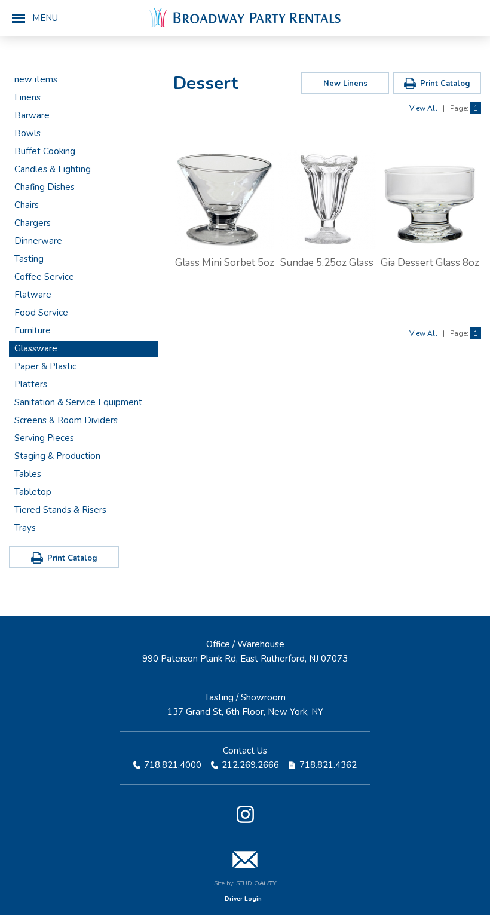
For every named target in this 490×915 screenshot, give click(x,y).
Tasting (29, 259)
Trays (25, 528)
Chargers (32, 223)
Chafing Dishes (44, 187)
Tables (27, 474)
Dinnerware (38, 241)
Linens (27, 97)
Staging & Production (57, 456)
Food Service (41, 313)
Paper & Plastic (45, 366)
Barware (32, 115)
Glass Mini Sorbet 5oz (224, 263)
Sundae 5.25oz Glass (326, 263)
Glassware (35, 348)
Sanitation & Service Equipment (78, 402)
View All (423, 108)
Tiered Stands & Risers (60, 510)
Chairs (26, 205)
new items (35, 79)
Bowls (27, 133)
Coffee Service (44, 277)
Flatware (32, 295)
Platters (30, 384)
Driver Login (243, 899)
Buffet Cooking (44, 151)
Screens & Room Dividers (66, 420)
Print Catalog (72, 558)
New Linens (345, 83)
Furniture (32, 330)
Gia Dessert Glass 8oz (430, 263)
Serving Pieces (44, 438)
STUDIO (256, 883)
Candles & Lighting (52, 169)
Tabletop (32, 492)
